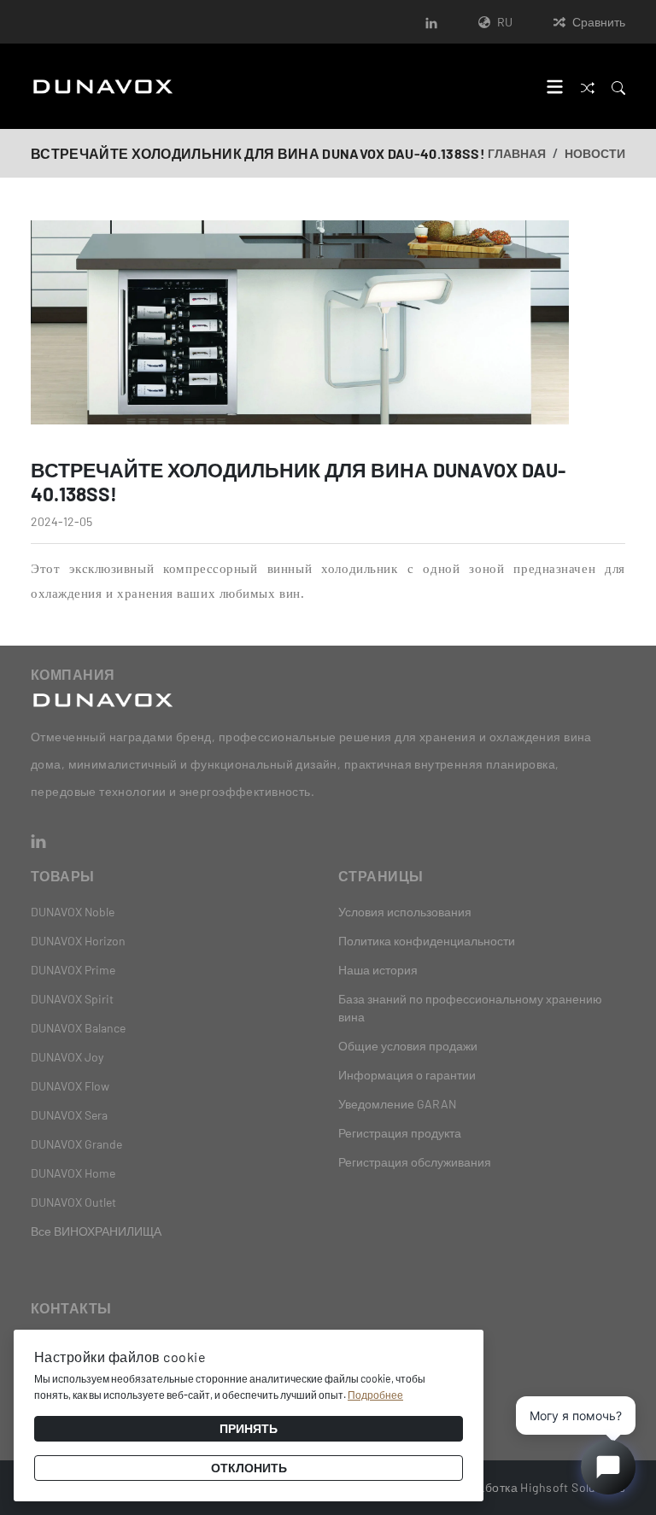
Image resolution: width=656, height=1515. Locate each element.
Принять (249, 1428)
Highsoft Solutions (572, 1487)
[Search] (618, 86)
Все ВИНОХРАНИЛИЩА (96, 1231)
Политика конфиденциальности (426, 940)
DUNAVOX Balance (78, 1028)
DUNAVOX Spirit (72, 998)
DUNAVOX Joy (67, 1057)
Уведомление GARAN (397, 1104)
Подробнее (375, 1395)
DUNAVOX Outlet (73, 1202)
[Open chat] (608, 1467)
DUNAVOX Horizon (78, 940)
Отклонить (249, 1467)
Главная (517, 153)
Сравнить (598, 22)
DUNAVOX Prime (73, 969)
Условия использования (405, 911)
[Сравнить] (587, 86)
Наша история (378, 969)
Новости (595, 153)
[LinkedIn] (431, 22)
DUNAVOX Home (73, 1173)
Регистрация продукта (399, 1133)
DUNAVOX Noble (72, 911)
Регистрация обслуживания (414, 1162)
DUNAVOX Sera (69, 1115)
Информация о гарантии (407, 1075)
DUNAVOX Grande (76, 1144)
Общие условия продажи (407, 1045)
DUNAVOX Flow (70, 1086)
